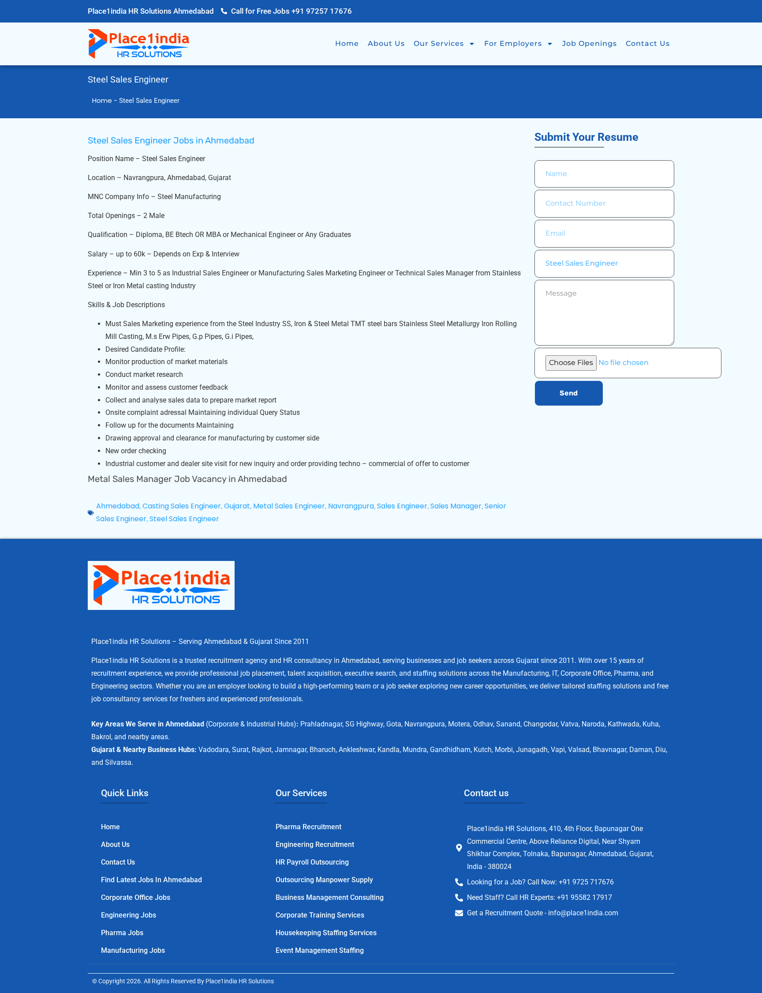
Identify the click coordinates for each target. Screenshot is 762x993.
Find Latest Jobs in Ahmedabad (151, 880)
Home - (105, 100)
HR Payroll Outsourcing (312, 862)
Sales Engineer (402, 506)
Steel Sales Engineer (184, 519)
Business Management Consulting (330, 897)
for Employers (513, 43)
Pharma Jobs (122, 933)
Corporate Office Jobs (135, 897)
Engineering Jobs (128, 915)
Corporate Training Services (320, 915)
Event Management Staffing (320, 950)
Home (347, 43)
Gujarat (237, 506)
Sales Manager (456, 506)
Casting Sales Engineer (181, 506)
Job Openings (589, 43)
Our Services (439, 43)
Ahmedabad (117, 506)
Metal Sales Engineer (289, 506)
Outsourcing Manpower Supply (324, 880)
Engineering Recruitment (315, 844)
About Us (386, 43)
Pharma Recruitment (308, 827)
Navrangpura (351, 506)
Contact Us (648, 43)
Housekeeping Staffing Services (326, 933)
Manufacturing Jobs (133, 950)
